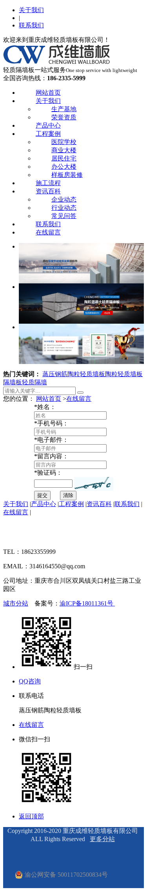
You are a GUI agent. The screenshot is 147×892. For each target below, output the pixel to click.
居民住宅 (63, 158)
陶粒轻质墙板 (124, 374)
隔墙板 (12, 382)
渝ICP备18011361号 (87, 603)
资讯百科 (48, 191)
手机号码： (51, 423)
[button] (93, 484)
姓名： (45, 407)
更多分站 (102, 839)
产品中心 (48, 125)
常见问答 (63, 216)
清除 (68, 495)
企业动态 (63, 199)
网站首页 (48, 92)
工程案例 (48, 133)
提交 (42, 495)
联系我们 (31, 25)
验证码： (48, 472)
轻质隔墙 (34, 382)
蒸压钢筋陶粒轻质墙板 (73, 374)
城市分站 (15, 603)
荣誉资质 (63, 117)
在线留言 (48, 232)
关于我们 (31, 10)
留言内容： (51, 456)
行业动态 (63, 207)
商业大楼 (63, 150)
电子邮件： (51, 439)
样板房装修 (67, 174)
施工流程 (48, 183)
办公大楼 (63, 166)
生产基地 (63, 109)
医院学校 (63, 142)
